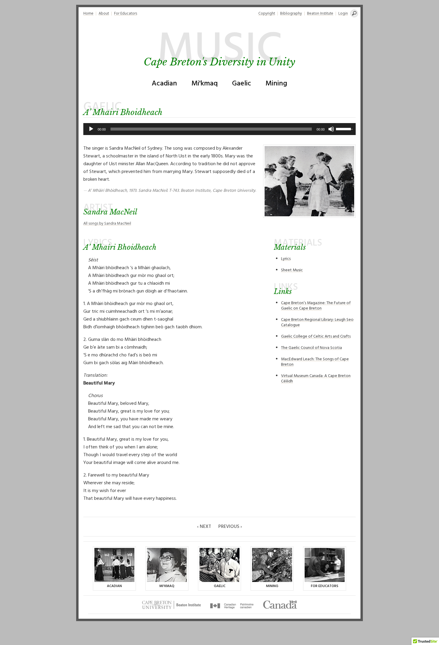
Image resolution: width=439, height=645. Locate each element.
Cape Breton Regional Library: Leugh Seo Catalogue (317, 322)
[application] (219, 129)
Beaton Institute (320, 13)
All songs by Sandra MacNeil (107, 223)
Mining (276, 83)
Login (343, 13)
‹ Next (204, 527)
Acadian (164, 83)
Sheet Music (292, 270)
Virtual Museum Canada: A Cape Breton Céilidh (316, 379)
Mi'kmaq (204, 83)
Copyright (266, 13)
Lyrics (286, 258)
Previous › (230, 527)
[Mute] (331, 129)
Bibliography (291, 13)
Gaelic (241, 83)
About (104, 13)
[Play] (91, 129)
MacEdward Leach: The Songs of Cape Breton (315, 362)
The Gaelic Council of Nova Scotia (311, 347)
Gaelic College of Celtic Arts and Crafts (316, 336)
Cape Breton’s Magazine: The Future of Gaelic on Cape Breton (316, 306)
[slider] (344, 128)
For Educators (125, 13)
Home (88, 13)
